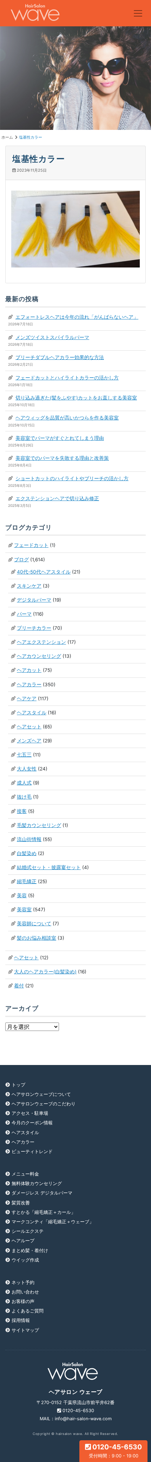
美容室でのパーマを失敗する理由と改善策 (62, 458)
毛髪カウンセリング (39, 825)
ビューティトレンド (32, 1151)
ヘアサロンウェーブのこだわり (44, 1103)
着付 (19, 985)
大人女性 (27, 769)
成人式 (24, 783)
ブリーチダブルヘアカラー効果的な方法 (59, 357)
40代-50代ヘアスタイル (44, 572)
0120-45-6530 (115, 1450)
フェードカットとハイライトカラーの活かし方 (67, 378)
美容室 (24, 909)
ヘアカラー (29, 684)
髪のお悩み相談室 (36, 938)
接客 (22, 811)
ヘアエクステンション (41, 642)
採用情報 (21, 1320)
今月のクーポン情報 (32, 1122)
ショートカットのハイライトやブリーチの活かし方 (72, 478)
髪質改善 (21, 1202)
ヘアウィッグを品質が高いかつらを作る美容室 (67, 418)
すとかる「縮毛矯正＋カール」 (44, 1212)
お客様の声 (23, 1301)
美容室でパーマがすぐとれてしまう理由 (59, 438)
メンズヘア (29, 740)
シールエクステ (28, 1231)
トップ (18, 1084)
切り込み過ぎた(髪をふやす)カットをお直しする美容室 (76, 398)
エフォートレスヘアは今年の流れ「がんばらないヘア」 (76, 317)
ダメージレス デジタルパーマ (42, 1193)
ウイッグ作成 (25, 1260)
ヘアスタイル (31, 712)
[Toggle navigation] (138, 13)
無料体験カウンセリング (37, 1183)
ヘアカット (29, 670)
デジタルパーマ (34, 600)
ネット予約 (23, 1282)
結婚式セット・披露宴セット (49, 867)
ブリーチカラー (34, 628)
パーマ (24, 614)
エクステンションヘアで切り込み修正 (57, 498)
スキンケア (29, 586)
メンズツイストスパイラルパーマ (52, 337)
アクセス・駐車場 (30, 1113)
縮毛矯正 (27, 881)
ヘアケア (27, 698)
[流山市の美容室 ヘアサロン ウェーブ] (35, 13)
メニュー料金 (25, 1174)
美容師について (34, 923)
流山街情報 (29, 839)
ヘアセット (29, 726)
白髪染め (27, 853)
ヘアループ (23, 1240)
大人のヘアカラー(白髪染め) (45, 971)
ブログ (21, 559)
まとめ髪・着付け (30, 1250)
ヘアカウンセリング (39, 656)
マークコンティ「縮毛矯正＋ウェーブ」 (53, 1221)
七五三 (24, 755)
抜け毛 (24, 797)
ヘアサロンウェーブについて (41, 1094)
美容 (22, 895)
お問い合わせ (25, 1292)
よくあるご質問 (28, 1311)
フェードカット (31, 545)
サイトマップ (25, 1330)
